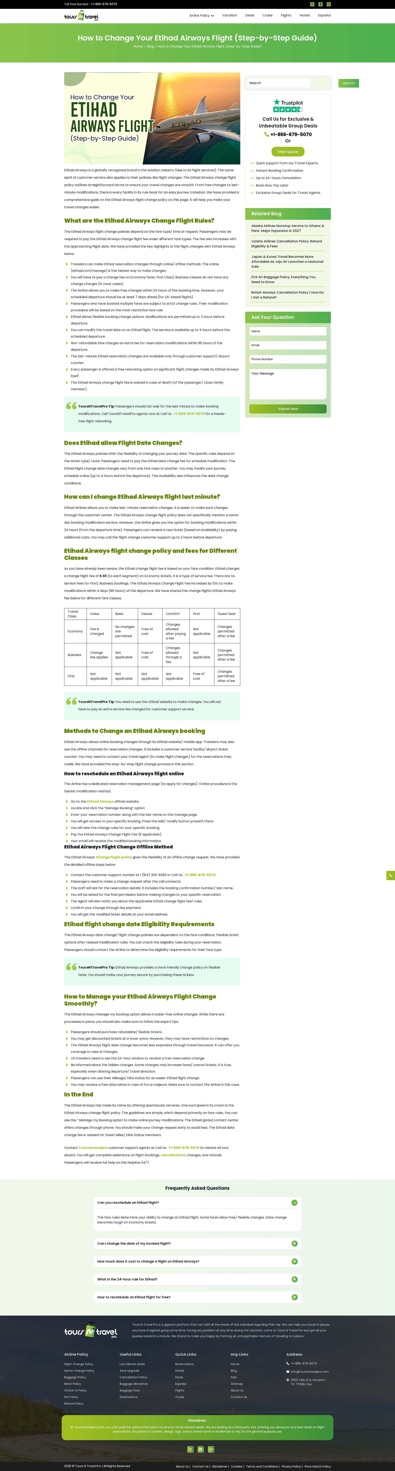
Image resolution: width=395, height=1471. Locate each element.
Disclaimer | (220, 1466)
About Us (237, 1390)
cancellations (173, 1155)
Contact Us (239, 1397)
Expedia (180, 1384)
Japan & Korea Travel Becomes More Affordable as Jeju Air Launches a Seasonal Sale (287, 261)
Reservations (184, 1364)
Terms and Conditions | (263, 1466)
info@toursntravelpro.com (310, 1372)
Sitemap (237, 1384)
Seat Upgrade (129, 1371)
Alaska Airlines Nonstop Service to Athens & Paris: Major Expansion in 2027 (287, 228)
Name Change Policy (79, 1371)
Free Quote (288, 151)
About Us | (183, 1466)
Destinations (129, 1397)
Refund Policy (74, 1404)
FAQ (234, 1377)
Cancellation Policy (133, 1377)
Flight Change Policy (78, 1364)
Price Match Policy (318, 1466)
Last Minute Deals (132, 1364)
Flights (286, 15)
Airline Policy (199, 15)
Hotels (305, 15)
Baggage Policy (75, 1377)
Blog (150, 46)
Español (324, 15)
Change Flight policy (113, 857)
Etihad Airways (100, 801)
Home (138, 46)
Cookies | (237, 1466)
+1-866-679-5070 (104, 4)
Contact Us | (201, 1466)
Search (348, 83)
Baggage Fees (130, 1390)
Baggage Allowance (134, 1384)
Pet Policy (71, 1397)
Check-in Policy (75, 1390)
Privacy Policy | (292, 1466)
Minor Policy (72, 1384)
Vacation (229, 15)
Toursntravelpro (93, 1147)
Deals (249, 15)
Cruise (268, 15)
